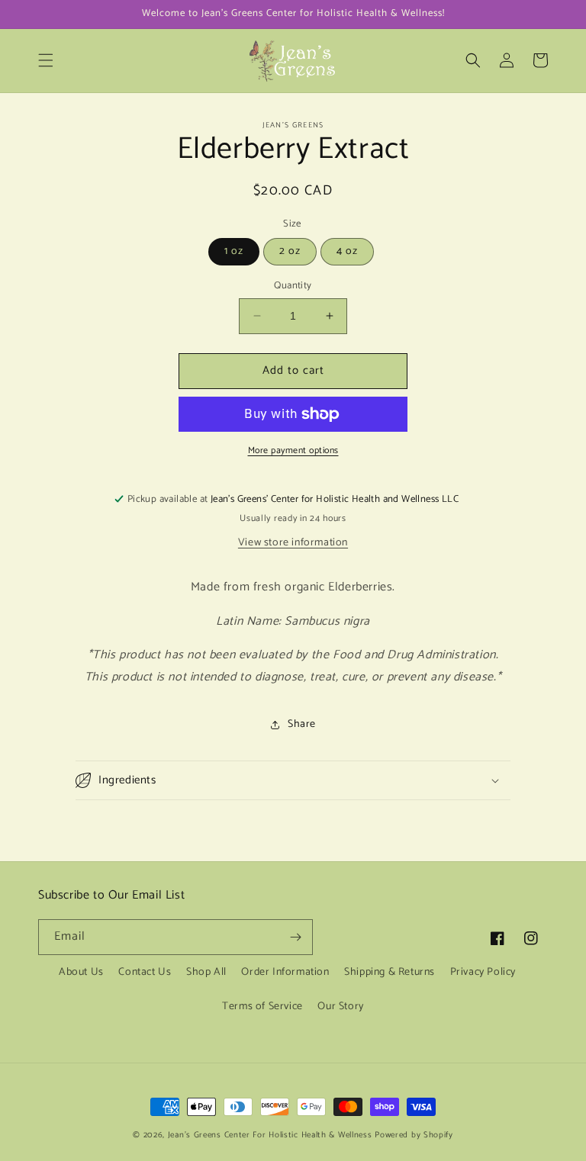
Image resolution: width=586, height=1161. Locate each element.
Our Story (340, 1006)
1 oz (233, 251)
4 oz (347, 251)
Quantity (292, 286)
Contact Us (144, 972)
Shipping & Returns (389, 972)
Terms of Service (262, 1006)
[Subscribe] (295, 937)
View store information (293, 543)
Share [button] (302, 724)
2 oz (290, 251)
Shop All (206, 972)
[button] (46, 60)
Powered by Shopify (414, 1135)
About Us (81, 972)
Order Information (285, 972)
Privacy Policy (483, 972)
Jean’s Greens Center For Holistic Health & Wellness (270, 1135)
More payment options (293, 451)
